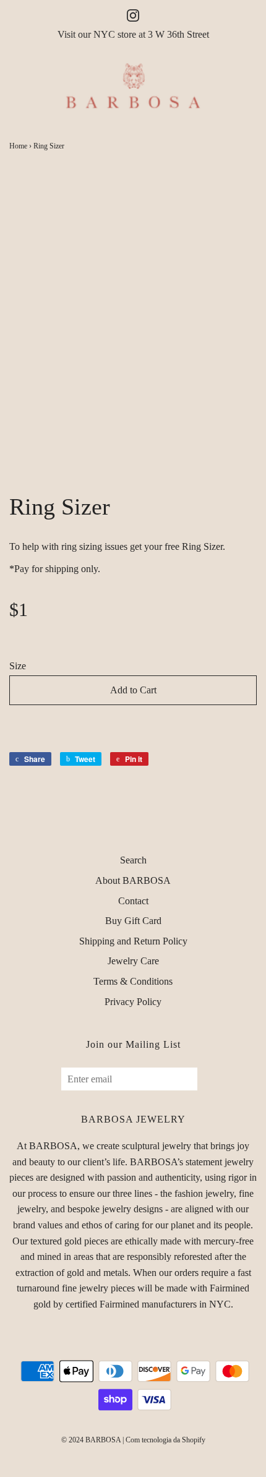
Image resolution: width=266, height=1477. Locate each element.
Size (17, 666)
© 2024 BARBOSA (91, 1440)
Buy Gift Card (133, 920)
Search (133, 860)
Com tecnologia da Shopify (165, 1440)
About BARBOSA (133, 880)
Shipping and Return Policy (133, 941)
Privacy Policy (133, 1001)
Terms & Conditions (133, 981)
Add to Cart (133, 690)
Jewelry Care (133, 961)
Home (18, 146)
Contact (133, 901)
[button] (133, 724)
